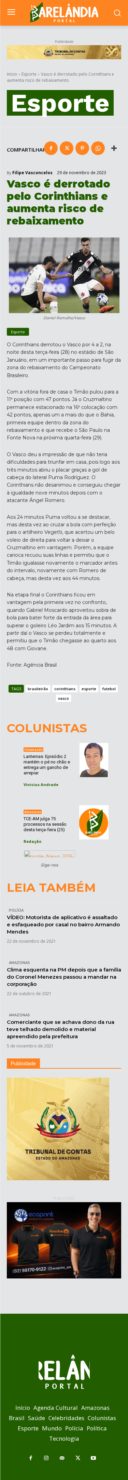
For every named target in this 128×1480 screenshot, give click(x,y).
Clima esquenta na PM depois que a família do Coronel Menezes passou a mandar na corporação (64, 976)
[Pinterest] (82, 148)
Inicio (12, 74)
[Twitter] (66, 148)
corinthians (64, 688)
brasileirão (38, 688)
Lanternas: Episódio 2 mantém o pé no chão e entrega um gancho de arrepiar (47, 764)
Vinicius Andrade (41, 784)
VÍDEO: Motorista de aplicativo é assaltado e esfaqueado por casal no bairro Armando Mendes (63, 924)
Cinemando (33, 749)
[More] (114, 148)
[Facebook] (51, 148)
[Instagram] (46, 1458)
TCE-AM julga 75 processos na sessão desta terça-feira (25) (45, 824)
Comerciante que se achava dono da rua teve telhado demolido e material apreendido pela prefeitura (60, 1029)
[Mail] (62, 1458)
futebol (109, 688)
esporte (89, 688)
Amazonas (32, 812)
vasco (63, 698)
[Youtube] (93, 1458)
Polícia (16, 910)
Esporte (29, 74)
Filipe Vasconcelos (32, 173)
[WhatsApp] (98, 148)
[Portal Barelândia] (64, 12)
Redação (32, 841)
